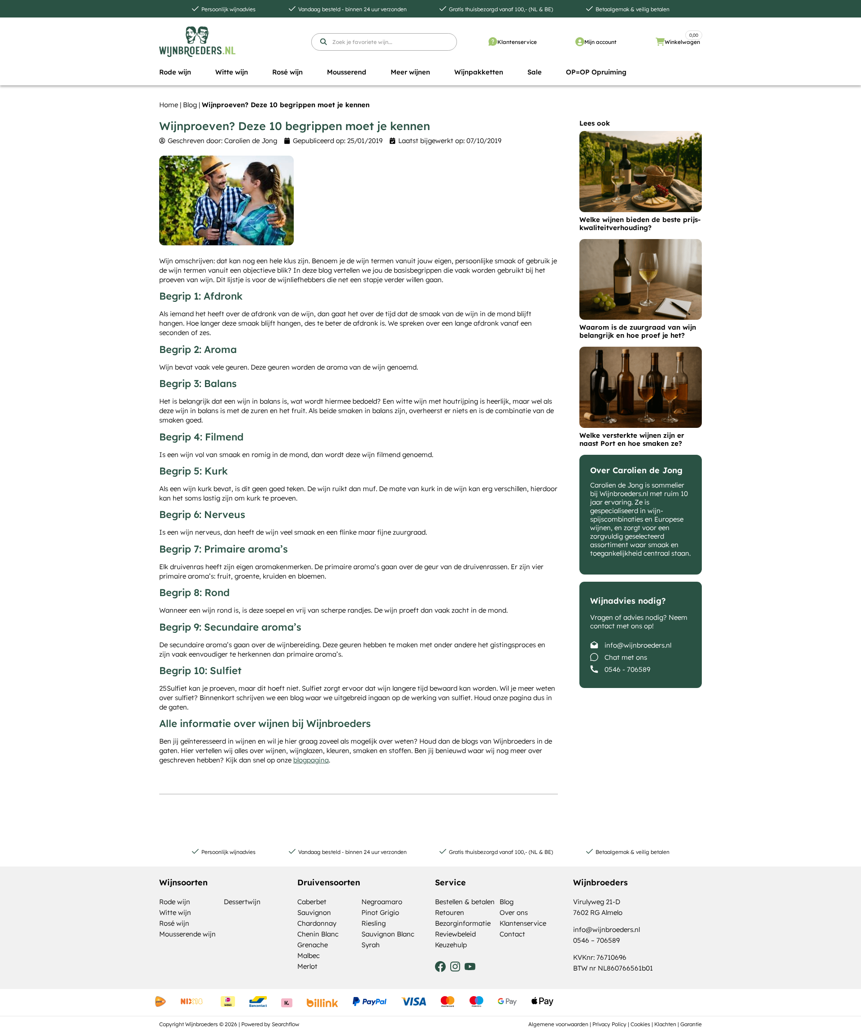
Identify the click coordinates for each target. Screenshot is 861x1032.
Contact (512, 934)
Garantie (691, 1024)
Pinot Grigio (380, 912)
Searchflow (285, 1024)
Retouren (449, 912)
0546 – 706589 (596, 940)
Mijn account (600, 42)
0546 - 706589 (627, 669)
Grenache (312, 945)
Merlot (307, 966)
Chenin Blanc (318, 934)
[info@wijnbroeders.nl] (594, 645)
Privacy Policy (609, 1024)
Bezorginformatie (463, 923)
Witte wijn (175, 912)
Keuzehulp (451, 945)
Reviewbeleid (455, 934)
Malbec (308, 955)
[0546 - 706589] (594, 669)
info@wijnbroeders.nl (637, 645)
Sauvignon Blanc (387, 934)
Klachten (665, 1024)
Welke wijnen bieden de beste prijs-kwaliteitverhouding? (639, 223)
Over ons (514, 912)
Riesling (373, 923)
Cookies (640, 1024)
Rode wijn (174, 901)
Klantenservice (517, 42)
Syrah (370, 945)
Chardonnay (316, 923)
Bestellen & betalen (465, 901)
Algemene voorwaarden (558, 1024)
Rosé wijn (174, 923)
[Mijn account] (579, 41)
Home (168, 104)
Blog (190, 104)
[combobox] (384, 42)
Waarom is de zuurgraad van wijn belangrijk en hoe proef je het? (637, 331)
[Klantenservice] (492, 41)
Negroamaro (381, 901)
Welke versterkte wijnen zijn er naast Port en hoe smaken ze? (631, 439)
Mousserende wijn (187, 934)
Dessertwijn (242, 901)
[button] (175, 72)
